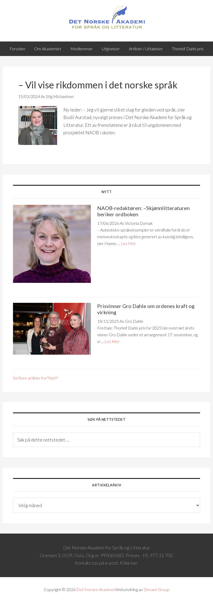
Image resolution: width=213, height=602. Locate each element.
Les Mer (128, 243)
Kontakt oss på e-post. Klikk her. (106, 563)
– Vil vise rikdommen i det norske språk (97, 84)
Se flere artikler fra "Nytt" (35, 377)
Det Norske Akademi (95, 589)
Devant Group (156, 589)
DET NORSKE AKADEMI (106, 18)
